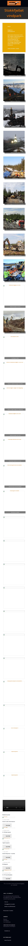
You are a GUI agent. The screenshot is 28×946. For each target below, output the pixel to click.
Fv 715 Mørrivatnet (6, 832)
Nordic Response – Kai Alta (8, 853)
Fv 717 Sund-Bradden (7, 875)
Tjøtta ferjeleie (6, 843)
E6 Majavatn (5, 864)
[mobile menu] (26, 3)
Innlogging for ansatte (10, 904)
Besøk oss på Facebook (10, 906)
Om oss (6, 902)
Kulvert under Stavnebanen (8, 821)
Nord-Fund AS (8, 940)
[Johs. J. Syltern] (14, 3)
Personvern (6, 910)
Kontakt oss (7, 931)
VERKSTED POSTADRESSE (9, 925)
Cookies (11, 910)
